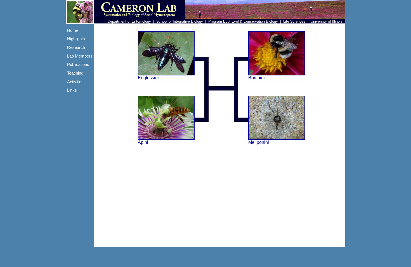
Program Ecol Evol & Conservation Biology (243, 21)
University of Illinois (326, 21)
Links (72, 90)
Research (76, 47)
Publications (78, 64)
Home (72, 30)
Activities (75, 82)
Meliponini (258, 142)
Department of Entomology (129, 21)
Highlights (76, 39)
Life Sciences (294, 21)
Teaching (75, 73)
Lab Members (80, 56)
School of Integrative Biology (179, 21)
